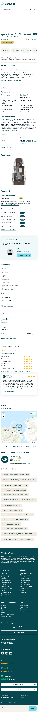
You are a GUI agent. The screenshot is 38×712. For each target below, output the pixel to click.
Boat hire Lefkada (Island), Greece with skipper (18, 515)
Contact (23, 609)
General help (24, 605)
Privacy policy (24, 695)
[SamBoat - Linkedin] (10, 653)
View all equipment (8, 306)
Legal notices (5, 695)
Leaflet (34, 442)
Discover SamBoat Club (10, 205)
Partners (22, 697)
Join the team (5, 575)
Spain (3, 609)
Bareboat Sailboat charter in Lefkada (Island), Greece (19, 534)
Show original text (23, 70)
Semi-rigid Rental (25, 575)
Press (3, 590)
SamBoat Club (7, 42)
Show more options (8, 339)
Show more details (8, 147)
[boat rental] (8, 3)
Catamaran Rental (25, 580)
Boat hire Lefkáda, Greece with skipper (15, 519)
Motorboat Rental (26, 573)
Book (33, 708)
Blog (2, 596)
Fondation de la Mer (7, 592)
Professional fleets (7, 582)
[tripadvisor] (6, 676)
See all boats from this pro (20, 464)
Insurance (4, 578)
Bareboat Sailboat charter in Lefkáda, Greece (17, 539)
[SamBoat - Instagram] (6, 653)
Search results (8, 9)
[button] (3, 414)
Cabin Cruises (24, 588)
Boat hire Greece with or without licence (16, 474)
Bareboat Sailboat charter (11, 524)
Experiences (5, 594)
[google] (5, 668)
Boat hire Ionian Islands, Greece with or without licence (19, 500)
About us (4, 573)
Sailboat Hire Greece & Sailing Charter (15, 485)
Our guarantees (6, 577)
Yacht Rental (24, 577)
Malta (3, 612)
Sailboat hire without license (12, 505)
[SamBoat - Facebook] (2, 653)
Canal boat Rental (25, 584)
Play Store (20, 632)
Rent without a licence (27, 586)
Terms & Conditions (7, 697)
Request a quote (24, 255)
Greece (3, 607)
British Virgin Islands (7, 614)
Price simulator (6, 580)
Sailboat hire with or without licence (14, 490)
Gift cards (4, 584)
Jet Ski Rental (24, 582)
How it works (24, 607)
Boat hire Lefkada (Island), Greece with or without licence (19, 480)
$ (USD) (18, 689)
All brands (23, 592)
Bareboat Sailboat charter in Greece (14, 529)
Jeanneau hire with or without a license (15, 495)
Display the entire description (12, 80)
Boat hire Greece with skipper (12, 510)
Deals (22, 590)
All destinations (6, 616)
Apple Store (20, 627)
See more (4, 323)
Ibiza (2, 611)
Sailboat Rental (25, 578)
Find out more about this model (28, 142)
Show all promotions (8, 230)
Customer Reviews (7, 588)
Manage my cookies (26, 611)
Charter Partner (15, 456)
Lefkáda (5, 39)
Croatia (3, 605)
